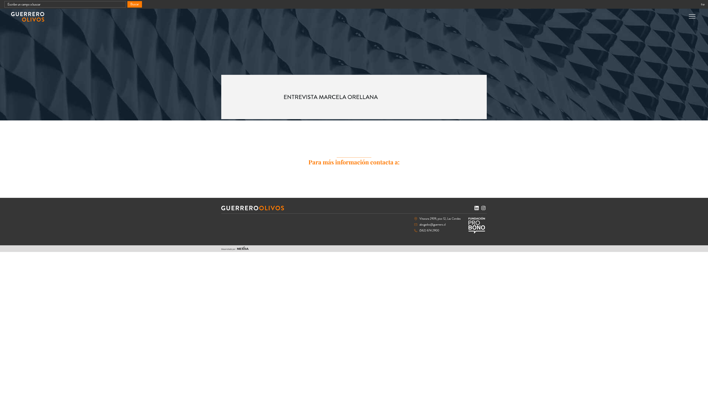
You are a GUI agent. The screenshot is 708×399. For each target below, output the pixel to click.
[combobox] (65, 4)
